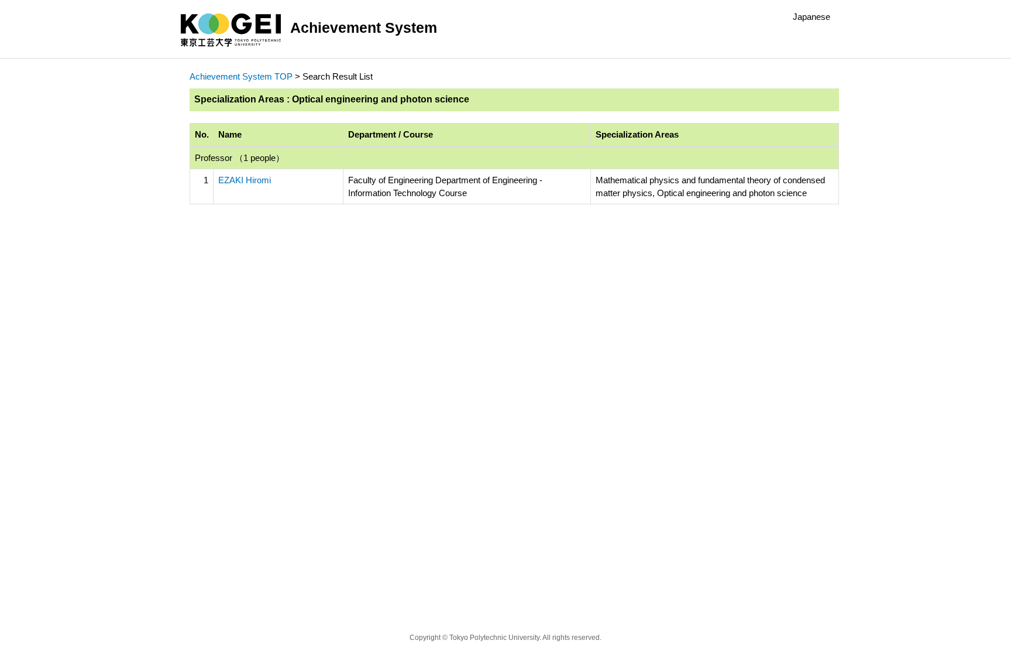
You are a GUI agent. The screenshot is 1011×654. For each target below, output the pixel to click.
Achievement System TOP (241, 76)
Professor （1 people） (239, 158)
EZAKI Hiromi (244, 180)
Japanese (811, 17)
